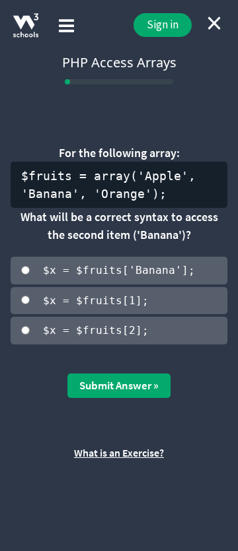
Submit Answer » (119, 385)
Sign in (162, 24)
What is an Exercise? (119, 452)
